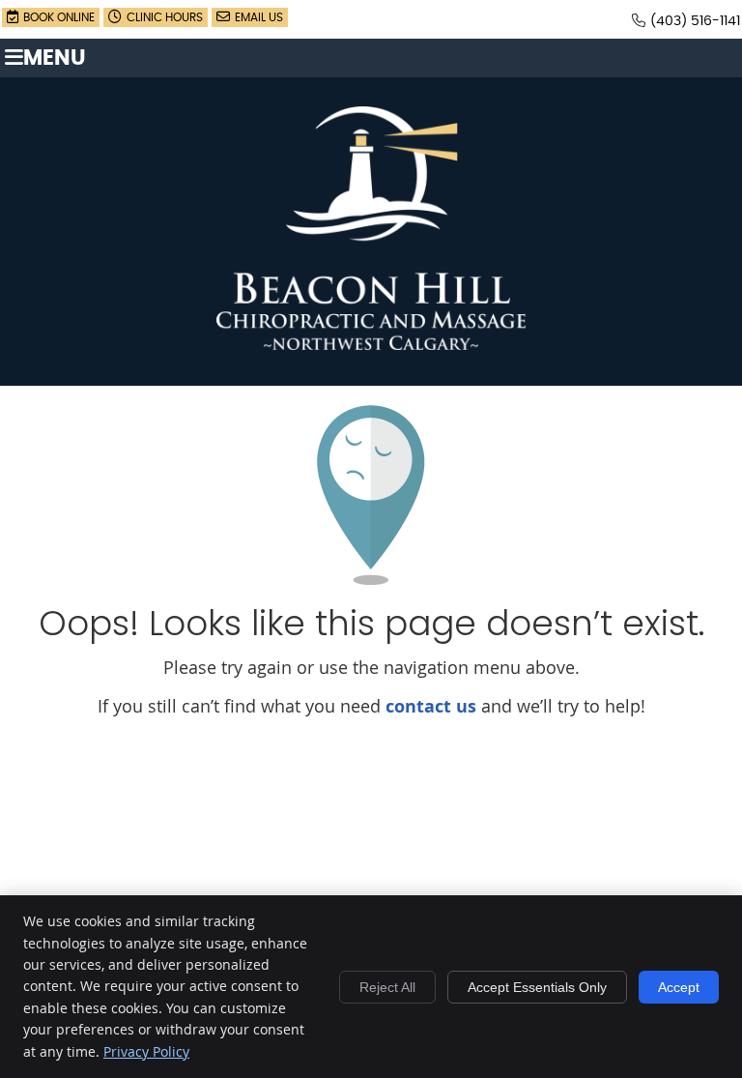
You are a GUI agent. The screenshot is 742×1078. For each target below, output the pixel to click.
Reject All (387, 987)
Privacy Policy (146, 1051)
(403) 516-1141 (695, 21)
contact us (430, 706)
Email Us (259, 17)
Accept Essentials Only (537, 987)
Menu (54, 58)
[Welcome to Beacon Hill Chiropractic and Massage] (371, 343)
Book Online (59, 17)
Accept (678, 987)
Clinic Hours (165, 17)
